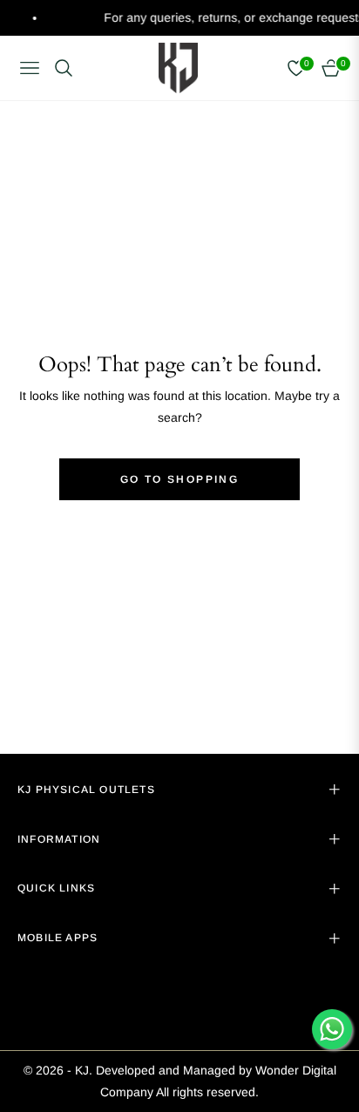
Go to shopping (180, 479)
